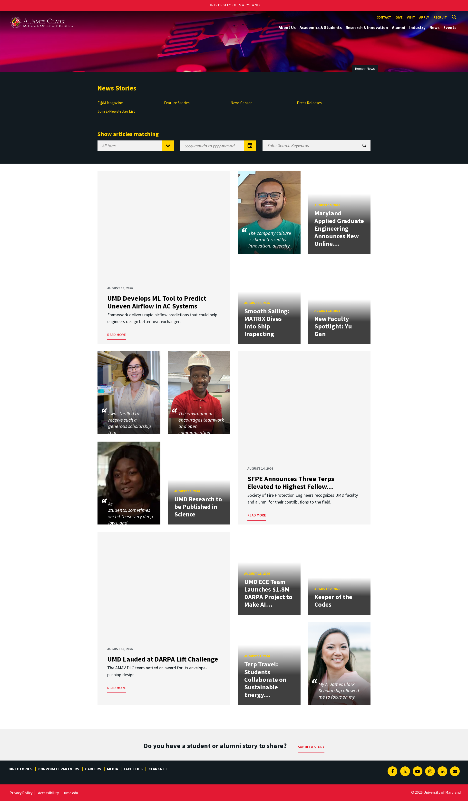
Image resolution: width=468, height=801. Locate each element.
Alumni (398, 27)
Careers (93, 768)
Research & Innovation (367, 27)
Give (398, 17)
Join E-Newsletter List (116, 111)
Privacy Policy (21, 792)
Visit (411, 17)
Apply (424, 17)
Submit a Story (311, 746)
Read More (116, 334)
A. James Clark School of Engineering (41, 15)
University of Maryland (234, 5)
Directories (20, 768)
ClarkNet (157, 768)
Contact (384, 17)
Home (359, 68)
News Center (241, 102)
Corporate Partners (58, 768)
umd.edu (71, 792)
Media (112, 768)
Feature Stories (177, 102)
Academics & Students (321, 27)
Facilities (133, 768)
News (434, 27)
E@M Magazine (110, 102)
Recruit (440, 17)
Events (449, 27)
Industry (417, 27)
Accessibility (48, 792)
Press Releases (309, 102)
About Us (287, 27)
